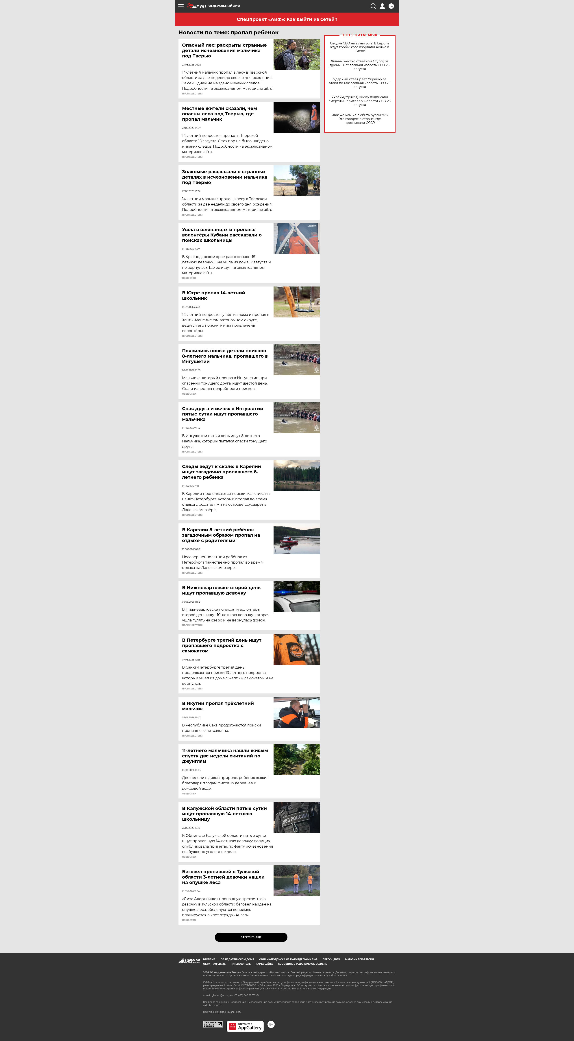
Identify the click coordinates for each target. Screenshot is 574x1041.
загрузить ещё (251, 937)
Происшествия (192, 94)
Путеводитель (241, 963)
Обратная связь (214, 963)
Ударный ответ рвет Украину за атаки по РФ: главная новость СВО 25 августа (359, 83)
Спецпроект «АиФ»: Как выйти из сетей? (287, 19)
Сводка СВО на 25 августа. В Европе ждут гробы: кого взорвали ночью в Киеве (359, 47)
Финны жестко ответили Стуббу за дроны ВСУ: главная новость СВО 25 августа (359, 65)
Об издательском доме (237, 959)
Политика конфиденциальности (222, 1011)
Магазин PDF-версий (359, 959)
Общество (189, 278)
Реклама (209, 959)
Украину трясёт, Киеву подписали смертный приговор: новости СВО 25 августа (360, 101)
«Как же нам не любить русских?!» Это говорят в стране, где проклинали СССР (359, 119)
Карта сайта (264, 963)
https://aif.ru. (216, 1005)
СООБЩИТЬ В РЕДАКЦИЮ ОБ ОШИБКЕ (302, 963)
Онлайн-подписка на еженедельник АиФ (288, 959)
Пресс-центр (331, 959)
